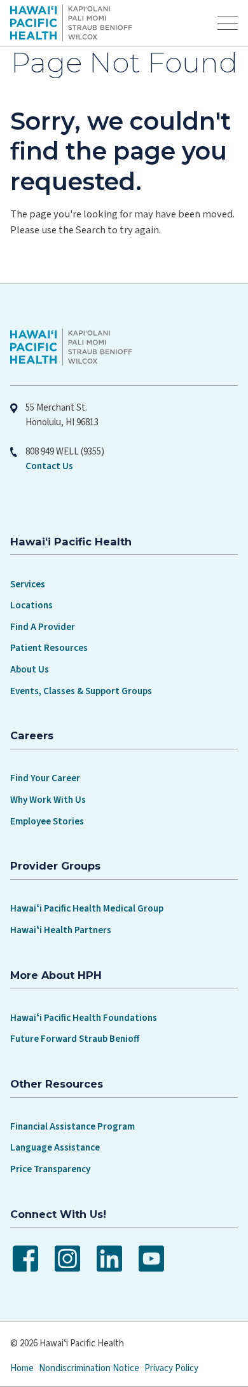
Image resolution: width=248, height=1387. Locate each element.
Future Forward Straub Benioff (74, 1039)
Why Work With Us (48, 800)
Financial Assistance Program (72, 1126)
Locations (31, 605)
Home (22, 1368)
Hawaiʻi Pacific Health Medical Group (86, 908)
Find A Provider (42, 627)
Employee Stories (47, 821)
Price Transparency (50, 1169)
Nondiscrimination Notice (89, 1368)
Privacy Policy (171, 1368)
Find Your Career (45, 778)
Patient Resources (49, 648)
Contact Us (49, 466)
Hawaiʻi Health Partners (60, 930)
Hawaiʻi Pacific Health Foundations (83, 1018)
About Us (29, 669)
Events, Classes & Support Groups (81, 691)
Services (27, 584)
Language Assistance (55, 1147)
